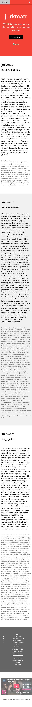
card (17, 400)
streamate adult (17, 640)
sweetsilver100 (18, 651)
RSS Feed (18, 664)
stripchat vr (18, 644)
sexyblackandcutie (18, 660)
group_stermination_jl (18, 638)
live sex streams (17, 657)
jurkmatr (5, 2)
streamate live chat (17, 649)
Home (17, 634)
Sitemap (17, 662)
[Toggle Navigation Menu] (29, 2)
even (21, 360)
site (10, 598)
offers (11, 166)
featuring (20, 552)
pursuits (21, 165)
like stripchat (17, 658)
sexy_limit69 (17, 636)
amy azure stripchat (17, 642)
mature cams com (18, 653)
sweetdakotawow (18, 655)
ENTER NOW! (16, 37)
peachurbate (17, 646)
